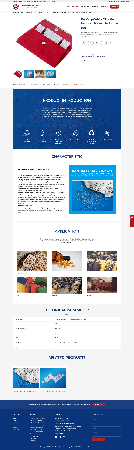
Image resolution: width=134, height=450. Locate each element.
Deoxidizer (33, 440)
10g (110, 43)
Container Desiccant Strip (37, 425)
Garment (89, 273)
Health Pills (55, 273)
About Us (15, 425)
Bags (18, 295)
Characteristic (34, 85)
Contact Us (98, 404)
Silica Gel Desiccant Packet (37, 418)
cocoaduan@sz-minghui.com (66, 423)
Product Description (19, 85)
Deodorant (33, 438)
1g (84, 43)
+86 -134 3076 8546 (62, 418)
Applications (16, 422)
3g (97, 43)
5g (103, 43)
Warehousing (55, 295)
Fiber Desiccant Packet (36, 429)
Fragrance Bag (34, 434)
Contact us (16, 429)
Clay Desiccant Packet (36, 420)
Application (47, 85)
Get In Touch (101, 56)
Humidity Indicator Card (36, 431)
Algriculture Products (22, 273)
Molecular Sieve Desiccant (37, 427)
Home (14, 418)
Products (15, 420)
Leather (89, 295)
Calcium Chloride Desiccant (37, 422)
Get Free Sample (87, 56)
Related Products (77, 85)
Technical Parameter (61, 85)
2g (90, 43)
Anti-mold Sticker (34, 436)
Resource (15, 427)
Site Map (90, 447)
